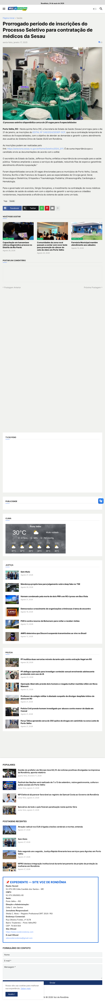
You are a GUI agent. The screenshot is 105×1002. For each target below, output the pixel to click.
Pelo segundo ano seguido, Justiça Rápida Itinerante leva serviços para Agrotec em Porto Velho (59, 852)
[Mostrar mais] (57, 208)
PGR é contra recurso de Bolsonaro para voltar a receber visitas (50, 621)
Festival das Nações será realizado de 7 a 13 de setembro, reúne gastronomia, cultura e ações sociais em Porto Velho (58, 783)
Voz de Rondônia (60, 997)
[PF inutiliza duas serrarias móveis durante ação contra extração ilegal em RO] (12, 662)
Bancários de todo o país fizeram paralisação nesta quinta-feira (47, 807)
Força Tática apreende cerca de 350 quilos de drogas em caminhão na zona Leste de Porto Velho (60, 722)
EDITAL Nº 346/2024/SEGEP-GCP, (49, 132)
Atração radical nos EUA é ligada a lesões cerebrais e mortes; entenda (50, 827)
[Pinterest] (47, 208)
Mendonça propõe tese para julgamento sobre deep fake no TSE (50, 584)
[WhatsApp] (41, 208)
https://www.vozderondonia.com (19, 932)
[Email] (52, 208)
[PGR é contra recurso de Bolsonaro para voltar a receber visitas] (12, 624)
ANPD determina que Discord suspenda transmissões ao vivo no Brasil (53, 633)
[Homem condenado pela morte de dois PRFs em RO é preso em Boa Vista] (12, 599)
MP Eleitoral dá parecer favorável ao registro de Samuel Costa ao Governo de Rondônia (58, 794)
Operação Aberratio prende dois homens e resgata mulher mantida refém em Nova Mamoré (59, 685)
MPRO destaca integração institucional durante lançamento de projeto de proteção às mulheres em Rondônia (58, 864)
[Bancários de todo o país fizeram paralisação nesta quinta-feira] (9, 810)
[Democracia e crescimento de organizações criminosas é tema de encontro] (12, 611)
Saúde (19, 18)
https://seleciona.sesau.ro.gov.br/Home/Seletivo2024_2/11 (35, 148)
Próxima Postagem (92, 287)
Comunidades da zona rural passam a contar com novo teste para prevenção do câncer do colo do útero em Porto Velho (52, 246)
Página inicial (8, 18)
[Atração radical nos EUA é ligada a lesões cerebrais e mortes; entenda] (9, 830)
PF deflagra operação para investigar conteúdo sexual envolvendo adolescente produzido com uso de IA (57, 672)
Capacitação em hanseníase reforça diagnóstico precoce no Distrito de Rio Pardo (17, 245)
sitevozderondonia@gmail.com (19, 938)
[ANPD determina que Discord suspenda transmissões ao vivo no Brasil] (12, 636)
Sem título (25, 572)
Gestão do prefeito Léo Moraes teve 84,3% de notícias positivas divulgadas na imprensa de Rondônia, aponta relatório (59, 771)
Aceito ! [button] (11, 994)
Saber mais (26, 988)
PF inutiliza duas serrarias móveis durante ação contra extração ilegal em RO (56, 659)
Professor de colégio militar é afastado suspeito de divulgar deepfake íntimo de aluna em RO (57, 697)
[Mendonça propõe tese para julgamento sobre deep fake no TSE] (12, 587)
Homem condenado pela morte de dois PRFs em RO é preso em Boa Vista (54, 596)
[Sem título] (12, 575)
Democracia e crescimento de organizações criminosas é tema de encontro (56, 608)
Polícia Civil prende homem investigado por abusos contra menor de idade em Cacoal (57, 709)
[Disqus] (52, 323)
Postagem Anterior (12, 287)
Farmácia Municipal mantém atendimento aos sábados (84, 243)
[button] (4, 9)
